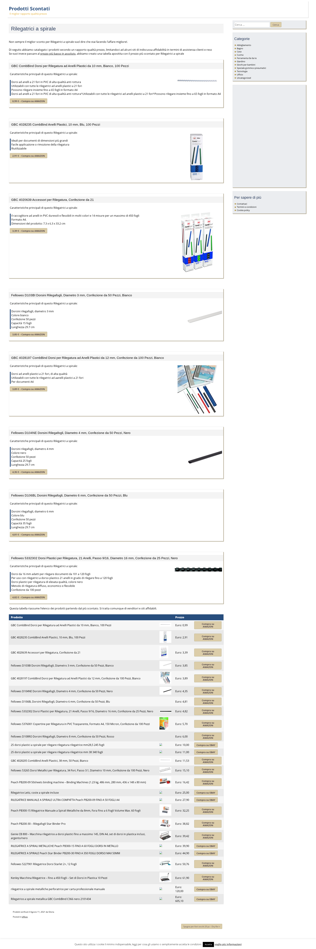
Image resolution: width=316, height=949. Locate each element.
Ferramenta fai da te (247, 58)
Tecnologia (242, 71)
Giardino (241, 61)
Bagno (240, 48)
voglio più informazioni (228, 944)
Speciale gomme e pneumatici (251, 68)
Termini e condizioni (246, 206)
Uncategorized (244, 77)
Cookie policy (243, 210)
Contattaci (242, 203)
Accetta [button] (208, 944)
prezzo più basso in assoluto (58, 53)
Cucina (240, 54)
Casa (239, 51)
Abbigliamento (244, 45)
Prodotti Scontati (29, 8)
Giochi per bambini (246, 64)
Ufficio (25, 916)
